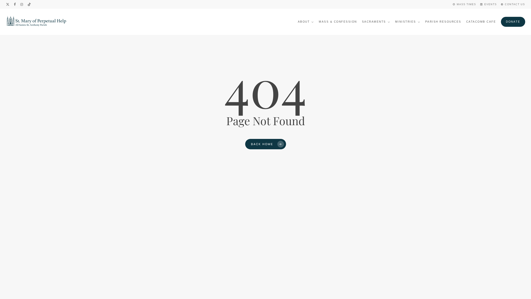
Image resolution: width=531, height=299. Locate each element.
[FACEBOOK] (15, 4)
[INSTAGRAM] (21, 4)
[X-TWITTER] (8, 4)
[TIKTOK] (29, 4)
